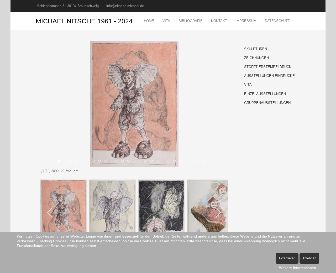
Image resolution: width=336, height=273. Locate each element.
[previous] (50, 212)
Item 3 (77, 161)
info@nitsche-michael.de (125, 6)
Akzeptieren (287, 258)
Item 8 (106, 161)
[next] (218, 212)
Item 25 (204, 161)
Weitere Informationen (297, 268)
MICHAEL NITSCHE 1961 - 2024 (84, 21)
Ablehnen (309, 258)
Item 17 (158, 161)
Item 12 (129, 161)
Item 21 (181, 161)
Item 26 (210, 161)
